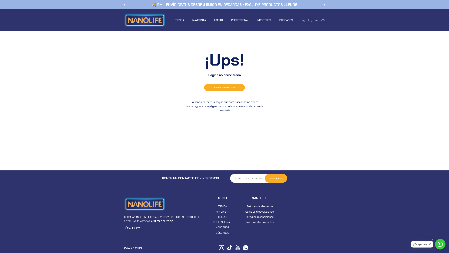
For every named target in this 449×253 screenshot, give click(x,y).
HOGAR (222, 217)
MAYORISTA (222, 211)
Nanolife (137, 247)
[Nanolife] (145, 20)
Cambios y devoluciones (259, 211)
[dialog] (310, 20)
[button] (124, 4)
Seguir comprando (224, 87)
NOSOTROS (222, 227)
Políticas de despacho (260, 206)
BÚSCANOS (222, 233)
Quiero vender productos (259, 222)
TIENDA (222, 206)
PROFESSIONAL (222, 222)
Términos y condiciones (260, 217)
